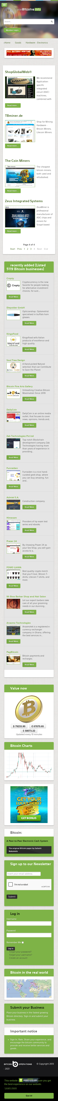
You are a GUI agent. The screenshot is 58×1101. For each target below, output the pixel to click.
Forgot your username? (20, 955)
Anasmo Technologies (19, 623)
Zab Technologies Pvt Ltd (20, 436)
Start (12, 248)
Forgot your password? (20, 952)
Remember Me (14, 942)
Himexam (12, 517)
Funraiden (12, 468)
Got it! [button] (29, 1096)
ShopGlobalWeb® (18, 72)
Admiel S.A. (13, 497)
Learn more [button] (11, 1088)
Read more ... (12, 105)
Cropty (10, 278)
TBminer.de (14, 115)
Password (11, 930)
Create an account (18, 958)
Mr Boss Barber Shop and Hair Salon (26, 596)
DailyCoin (12, 409)
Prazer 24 (12, 541)
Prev (19, 248)
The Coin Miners (17, 161)
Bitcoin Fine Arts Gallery (20, 386)
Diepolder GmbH (16, 307)
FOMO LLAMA (14, 567)
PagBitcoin (12, 652)
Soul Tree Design (16, 360)
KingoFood (12, 334)
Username (12, 919)
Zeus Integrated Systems (24, 201)
